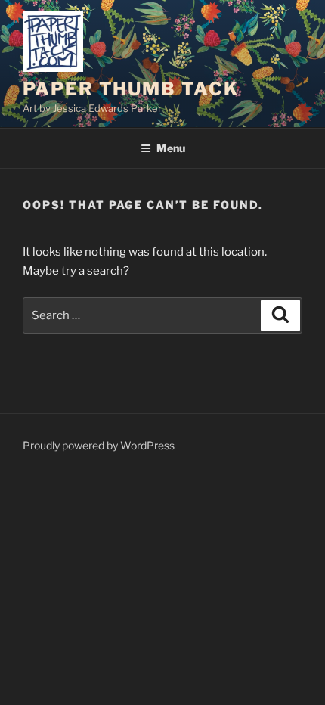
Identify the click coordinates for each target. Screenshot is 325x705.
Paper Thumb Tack (131, 89)
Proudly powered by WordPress (99, 445)
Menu (170, 147)
